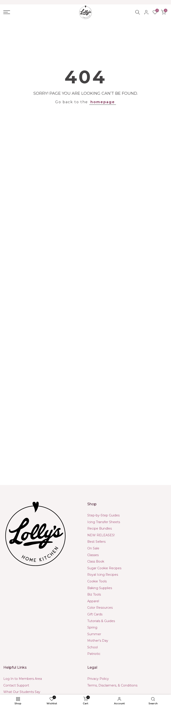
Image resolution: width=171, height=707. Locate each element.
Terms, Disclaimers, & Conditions (112, 685)
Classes (93, 555)
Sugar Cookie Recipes (104, 568)
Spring (92, 627)
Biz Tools (94, 594)
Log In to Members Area (22, 679)
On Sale (93, 548)
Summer (94, 634)
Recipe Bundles (99, 528)
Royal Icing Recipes (102, 575)
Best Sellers (96, 542)
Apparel (93, 601)
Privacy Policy (98, 679)
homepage (102, 102)
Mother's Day (97, 641)
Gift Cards (94, 614)
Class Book (95, 561)
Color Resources (100, 608)
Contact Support (16, 685)
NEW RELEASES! (101, 535)
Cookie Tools (97, 581)
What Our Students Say (21, 692)
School (92, 647)
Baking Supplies (99, 588)
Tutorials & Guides (101, 621)
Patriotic (93, 654)
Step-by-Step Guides (103, 515)
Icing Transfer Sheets (103, 522)
